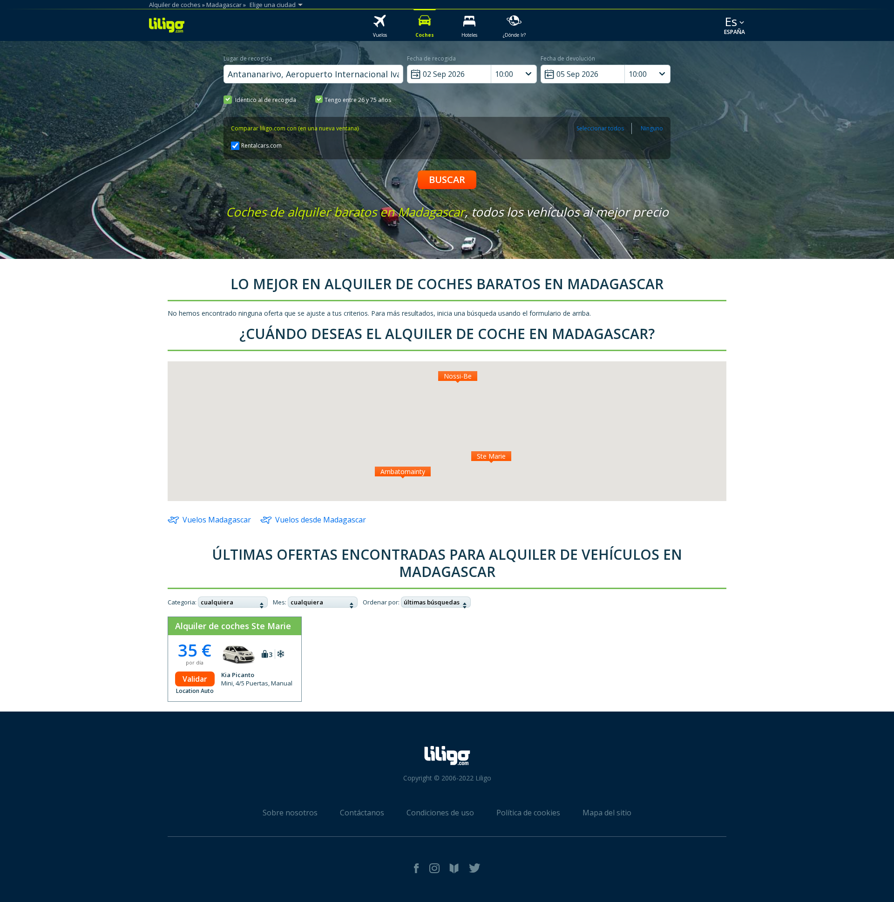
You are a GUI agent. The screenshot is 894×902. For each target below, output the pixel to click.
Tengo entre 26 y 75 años (358, 100)
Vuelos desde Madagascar (320, 520)
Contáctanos (362, 812)
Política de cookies (528, 812)
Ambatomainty (402, 471)
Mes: (279, 602)
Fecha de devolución (568, 58)
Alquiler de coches (175, 4)
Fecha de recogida (431, 58)
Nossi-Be (458, 376)
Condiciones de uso (440, 812)
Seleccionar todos (600, 128)
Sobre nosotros (290, 812)
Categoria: (182, 602)
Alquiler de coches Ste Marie (233, 625)
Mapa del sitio (606, 812)
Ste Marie (491, 456)
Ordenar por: (381, 602)
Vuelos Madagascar (217, 520)
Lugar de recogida (248, 58)
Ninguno (652, 128)
